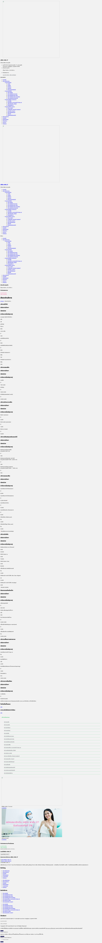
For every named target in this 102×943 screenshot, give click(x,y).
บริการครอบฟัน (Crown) (9, 759)
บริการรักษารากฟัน (8, 753)
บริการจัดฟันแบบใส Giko (13, 95)
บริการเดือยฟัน (7, 764)
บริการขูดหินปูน (7, 730)
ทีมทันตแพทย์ (5, 119)
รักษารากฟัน (10, 108)
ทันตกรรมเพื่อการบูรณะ (10, 106)
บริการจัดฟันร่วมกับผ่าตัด (13, 98)
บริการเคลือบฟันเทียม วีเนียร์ (10, 750)
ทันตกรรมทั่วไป (8, 82)
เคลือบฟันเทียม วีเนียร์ (12, 104)
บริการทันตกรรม (6, 81)
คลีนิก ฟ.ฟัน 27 (4, 184)
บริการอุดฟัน (6, 722)
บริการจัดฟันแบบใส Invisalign (14, 96)
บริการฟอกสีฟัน (7, 744)
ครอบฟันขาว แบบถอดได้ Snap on (15, 102)
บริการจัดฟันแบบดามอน (12, 94)
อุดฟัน (9, 84)
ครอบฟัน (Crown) (11, 111)
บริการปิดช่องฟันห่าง (8, 773)
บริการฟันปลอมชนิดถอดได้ (9, 767)
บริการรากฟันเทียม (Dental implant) (12, 756)
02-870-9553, (3, 293)
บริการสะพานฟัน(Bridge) (9, 761)
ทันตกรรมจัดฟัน (8, 91)
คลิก (1, 707)
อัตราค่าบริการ (6, 116)
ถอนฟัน (9, 85)
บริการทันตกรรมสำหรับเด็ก (9, 770)
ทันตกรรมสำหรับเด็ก (12, 89)
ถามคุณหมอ (5, 876)
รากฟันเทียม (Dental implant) (14, 109)
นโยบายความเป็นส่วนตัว (50, 928)
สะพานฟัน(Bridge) (11, 112)
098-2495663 (13, 75)
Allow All (2, 936)
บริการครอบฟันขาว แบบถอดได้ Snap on (12, 747)
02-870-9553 (6, 75)
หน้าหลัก (4, 79)
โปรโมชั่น (4, 118)
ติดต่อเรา (5, 123)
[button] (3, 77)
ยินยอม (1, 930)
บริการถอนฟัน (7, 725)
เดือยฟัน (9, 114)
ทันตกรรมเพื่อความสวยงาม (10, 99)
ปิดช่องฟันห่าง (10, 105)
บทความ (4, 122)
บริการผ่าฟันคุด (7, 727)
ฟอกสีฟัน (9, 101)
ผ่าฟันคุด (9, 87)
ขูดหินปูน (9, 88)
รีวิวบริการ (5, 121)
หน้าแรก (2, 301)
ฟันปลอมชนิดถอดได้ (12, 115)
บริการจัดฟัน (10, 92)
